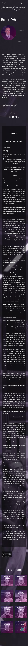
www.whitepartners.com (9, 105)
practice (13, 113)
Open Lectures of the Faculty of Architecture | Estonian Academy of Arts (14, 8)
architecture (6, 113)
